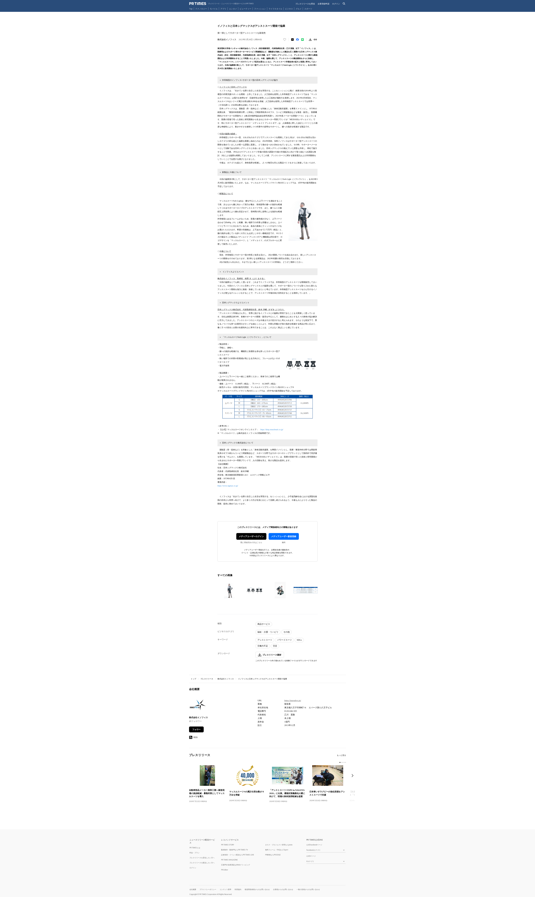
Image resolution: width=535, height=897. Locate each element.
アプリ (223, 8)
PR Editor (224, 870)
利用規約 (238, 889)
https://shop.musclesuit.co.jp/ (271, 430)
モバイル (214, 8)
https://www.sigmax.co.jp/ (227, 486)
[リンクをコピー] (315, 39)
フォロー (196, 729)
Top (191, 8)
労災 (275, 646)
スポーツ (308, 8)
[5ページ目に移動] (345, 762)
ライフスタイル (275, 8)
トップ (193, 679)
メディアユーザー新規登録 (283, 536)
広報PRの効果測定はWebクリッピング (235, 865)
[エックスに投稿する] (292, 39)
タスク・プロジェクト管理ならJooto (278, 845)
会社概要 (192, 889)
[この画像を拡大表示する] (229, 590)
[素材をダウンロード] (310, 39)
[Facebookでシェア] (297, 39)
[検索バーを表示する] (344, 4)
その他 (286, 632)
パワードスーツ (284, 640)
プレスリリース (206, 679)
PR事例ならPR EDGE (273, 855)
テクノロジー (201, 8)
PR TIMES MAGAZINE (229, 860)
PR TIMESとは (194, 847)
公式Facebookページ (314, 845)
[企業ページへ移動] (197, 705)
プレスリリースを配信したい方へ (202, 863)
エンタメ (233, 8)
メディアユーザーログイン (251, 536)
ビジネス (289, 8)
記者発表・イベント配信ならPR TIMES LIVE (237, 855)
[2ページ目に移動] (341, 762)
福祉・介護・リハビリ (267, 632)
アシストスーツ (264, 640)
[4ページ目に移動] (344, 762)
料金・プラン (194, 852)
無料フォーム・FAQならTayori (276, 850)
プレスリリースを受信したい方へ (202, 857)
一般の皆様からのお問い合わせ (308, 889)
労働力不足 (262, 646)
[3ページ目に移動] (342, 762)
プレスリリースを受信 (305, 3)
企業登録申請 (323, 3)
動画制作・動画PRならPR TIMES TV (234, 850)
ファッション (260, 8)
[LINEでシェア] (302, 39)
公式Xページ (311, 856)
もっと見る (341, 755)
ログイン (336, 3)
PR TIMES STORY (227, 845)
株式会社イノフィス (225, 679)
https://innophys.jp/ (292, 700)
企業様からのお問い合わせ (283, 889)
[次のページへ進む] (353, 776)
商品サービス (263, 624)
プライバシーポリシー (208, 889)
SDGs (299, 640)
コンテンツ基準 (225, 889)
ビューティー (245, 8)
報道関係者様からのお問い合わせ (257, 889)
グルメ (298, 8)
